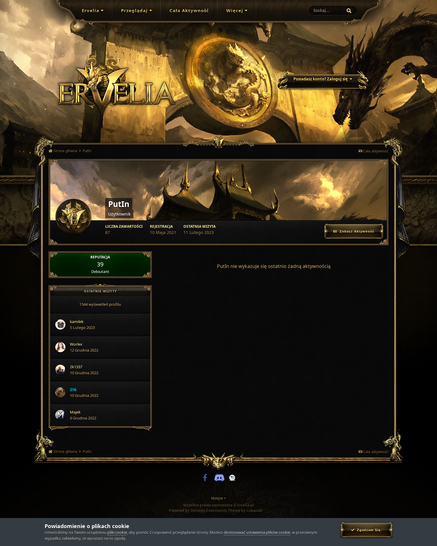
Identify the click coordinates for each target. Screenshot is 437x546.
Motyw (217, 498)
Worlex (76, 344)
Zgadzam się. (368, 530)
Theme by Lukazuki (245, 510)
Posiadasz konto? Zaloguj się (321, 79)
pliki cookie (117, 532)
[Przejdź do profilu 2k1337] (60, 370)
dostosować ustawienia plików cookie (257, 532)
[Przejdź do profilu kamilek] (60, 324)
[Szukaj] (349, 11)
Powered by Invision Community (198, 510)
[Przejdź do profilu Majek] (60, 415)
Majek (75, 412)
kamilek (77, 321)
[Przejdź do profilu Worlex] (60, 347)
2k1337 (76, 366)
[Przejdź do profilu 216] (60, 392)
